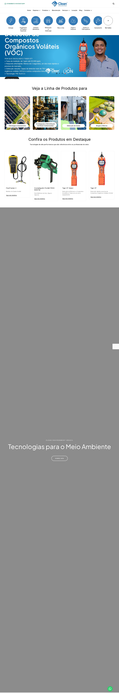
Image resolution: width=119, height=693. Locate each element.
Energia (11, 28)
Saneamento (98, 28)
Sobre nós (59, 458)
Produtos (45, 10)
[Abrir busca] (113, 4)
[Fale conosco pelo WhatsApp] (110, 688)
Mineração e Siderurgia (48, 29)
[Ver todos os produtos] (108, 20)
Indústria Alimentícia (36, 28)
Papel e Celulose (73, 28)
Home (29, 10)
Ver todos (108, 28)
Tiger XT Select (67, 188)
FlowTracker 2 (11, 188)
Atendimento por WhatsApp (16, 3)
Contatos (87, 10)
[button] (57, 73)
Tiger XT (93, 188)
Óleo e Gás (60, 28)
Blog (80, 10)
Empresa (35, 10)
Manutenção (56, 10)
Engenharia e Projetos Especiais (23, 29)
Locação (74, 10)
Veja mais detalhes (11, 195)
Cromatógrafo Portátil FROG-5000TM (44, 189)
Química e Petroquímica (86, 28)
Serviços (65, 10)
